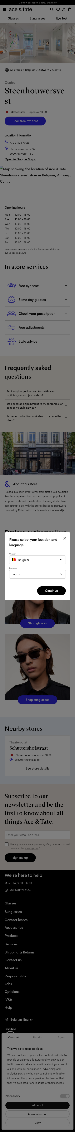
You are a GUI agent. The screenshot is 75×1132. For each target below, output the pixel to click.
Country (12, 554)
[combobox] (37, 559)
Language (13, 568)
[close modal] (64, 538)
